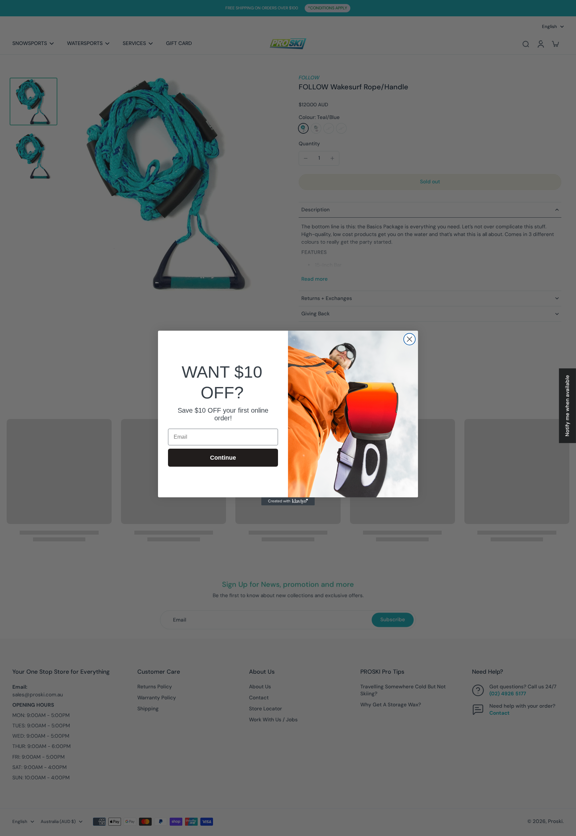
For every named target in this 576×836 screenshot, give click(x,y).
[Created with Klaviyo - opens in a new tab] (288, 501)
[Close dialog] (409, 339)
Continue (223, 457)
